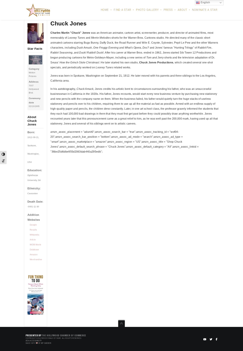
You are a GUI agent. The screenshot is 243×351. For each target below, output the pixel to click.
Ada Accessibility (33, 340)
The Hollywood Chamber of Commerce (64, 335)
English (205, 2)
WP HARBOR (46, 343)
